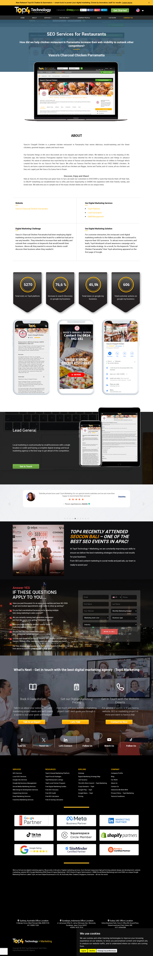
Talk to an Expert (31, 722)
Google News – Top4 (85, 793)
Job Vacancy (82, 780)
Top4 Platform (94, 208)
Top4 (33, 874)
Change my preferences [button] (107, 951)
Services (47, 18)
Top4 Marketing (31, 948)
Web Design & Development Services (25, 790)
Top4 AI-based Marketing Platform (57, 773)
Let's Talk (75, 722)
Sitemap (81, 773)
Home (22, 18)
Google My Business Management (25, 783)
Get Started (120, 10)
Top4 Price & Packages (53, 776)
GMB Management (96, 216)
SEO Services (17, 773)
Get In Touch (26, 466)
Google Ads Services (20, 780)
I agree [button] (83, 951)
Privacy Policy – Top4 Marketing (122, 793)
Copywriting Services (20, 793)
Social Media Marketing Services (24, 786)
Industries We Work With (119, 790)
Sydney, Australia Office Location (33, 920)
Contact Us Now (119, 722)
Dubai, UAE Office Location (121, 920)
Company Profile (84, 18)
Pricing (80, 796)
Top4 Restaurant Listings (54, 780)
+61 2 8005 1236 (33, 925)
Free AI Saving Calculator (54, 800)
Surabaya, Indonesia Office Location (78, 920)
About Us (114, 783)
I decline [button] (92, 951)
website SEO (25, 872)
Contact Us (128, 18)
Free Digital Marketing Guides (55, 786)
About (34, 18)
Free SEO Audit (50, 793)
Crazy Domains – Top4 (86, 786)
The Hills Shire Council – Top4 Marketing (92, 783)
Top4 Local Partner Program (55, 783)
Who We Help (64, 18)
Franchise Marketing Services (23, 800)
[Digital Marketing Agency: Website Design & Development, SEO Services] (33, 10)
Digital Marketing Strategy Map (89, 776)
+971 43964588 (120, 927)
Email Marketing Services (21, 796)
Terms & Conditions (118, 796)
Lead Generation (95, 212)
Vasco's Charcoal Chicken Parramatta (31, 208)
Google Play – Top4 (85, 790)
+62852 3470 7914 (76, 927)
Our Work (112, 18)
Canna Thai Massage (111, 506)
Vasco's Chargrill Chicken (34, 144)
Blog (99, 18)
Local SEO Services (19, 776)
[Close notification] (149, 2)
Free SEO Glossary (51, 790)
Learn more (127, 3)
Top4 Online (42, 948)
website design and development (122, 870)
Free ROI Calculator (52, 796)
